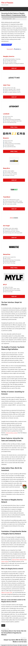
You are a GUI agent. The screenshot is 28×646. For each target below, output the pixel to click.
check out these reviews (12, 432)
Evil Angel (6, 225)
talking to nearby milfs (6, 592)
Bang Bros (6, 168)
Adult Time (6, 85)
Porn (3, 625)
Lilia (14, 18)
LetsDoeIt (6, 114)
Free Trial (14, 127)
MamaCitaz (6, 254)
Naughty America (8, 56)
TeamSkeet (6, 197)
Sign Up (14, 68)
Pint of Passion (7, 2)
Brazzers (6, 138)
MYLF (5, 284)
